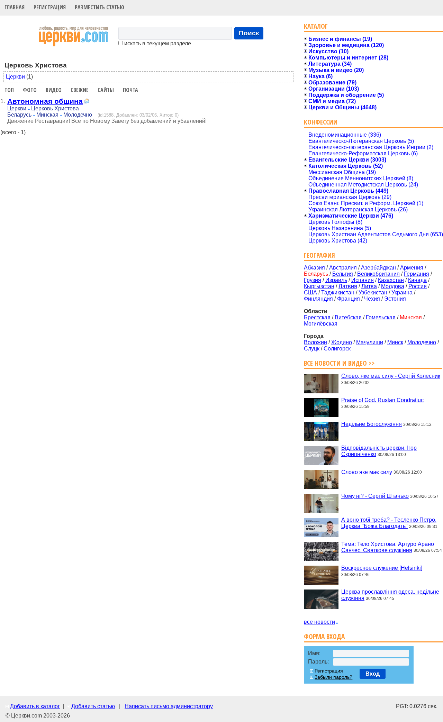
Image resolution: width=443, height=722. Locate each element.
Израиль (336, 280)
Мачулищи (369, 342)
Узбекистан (373, 292)
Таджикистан (337, 292)
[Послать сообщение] (87, 102)
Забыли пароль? (333, 677)
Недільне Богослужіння (371, 424)
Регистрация (50, 7)
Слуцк (311, 348)
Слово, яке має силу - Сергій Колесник (390, 376)
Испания (362, 280)
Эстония (395, 299)
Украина (402, 292)
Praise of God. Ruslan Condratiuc (382, 400)
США (310, 292)
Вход (372, 674)
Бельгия (342, 274)
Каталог (316, 26)
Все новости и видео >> (339, 363)
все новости (319, 622)
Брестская (317, 317)
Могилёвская (320, 324)
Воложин (315, 342)
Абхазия (314, 268)
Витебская (348, 317)
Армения (411, 268)
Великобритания (378, 274)
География (319, 255)
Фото (30, 90)
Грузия (312, 280)
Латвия (347, 286)
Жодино (341, 342)
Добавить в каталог (35, 706)
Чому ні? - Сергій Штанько (375, 496)
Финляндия (318, 299)
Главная (14, 7)
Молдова (392, 286)
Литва (369, 286)
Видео (54, 90)
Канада (417, 280)
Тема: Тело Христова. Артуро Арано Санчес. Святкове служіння (387, 547)
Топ (9, 90)
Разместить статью (99, 7)
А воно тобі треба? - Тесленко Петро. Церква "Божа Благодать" (388, 523)
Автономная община (45, 101)
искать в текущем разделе (157, 43)
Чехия (372, 299)
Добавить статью (93, 706)
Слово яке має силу (366, 472)
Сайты (106, 90)
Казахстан (391, 280)
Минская (47, 115)
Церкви (15, 77)
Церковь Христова (55, 108)
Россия (417, 286)
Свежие (80, 90)
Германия (416, 274)
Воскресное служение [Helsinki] (381, 568)
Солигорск (337, 348)
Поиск (249, 33)
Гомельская (381, 317)
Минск (395, 342)
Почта (130, 90)
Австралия (343, 268)
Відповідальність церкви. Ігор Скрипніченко (379, 451)
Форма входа (324, 636)
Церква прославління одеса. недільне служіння (390, 595)
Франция (348, 299)
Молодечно (77, 115)
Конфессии (320, 122)
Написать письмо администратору (169, 706)
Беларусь (19, 115)
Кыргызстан (319, 286)
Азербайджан (378, 268)
